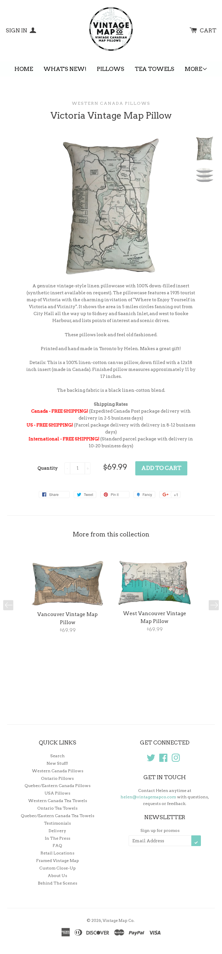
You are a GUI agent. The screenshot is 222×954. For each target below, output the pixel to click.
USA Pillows (57, 793)
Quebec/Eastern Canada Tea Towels (57, 815)
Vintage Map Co (118, 920)
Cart (208, 30)
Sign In (17, 30)
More (193, 69)
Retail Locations (57, 853)
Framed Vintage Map (57, 860)
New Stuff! (57, 763)
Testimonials (57, 823)
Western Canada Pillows (111, 103)
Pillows (110, 69)
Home (23, 69)
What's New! (64, 69)
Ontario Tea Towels (57, 808)
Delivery (57, 830)
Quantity (48, 468)
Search (57, 755)
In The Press (57, 838)
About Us (57, 875)
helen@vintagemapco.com (148, 797)
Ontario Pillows (57, 778)
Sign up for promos (160, 830)
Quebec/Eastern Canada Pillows (57, 785)
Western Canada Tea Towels (57, 800)
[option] (67, 597)
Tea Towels (154, 69)
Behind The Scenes (57, 883)
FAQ (57, 845)
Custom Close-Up (57, 868)
